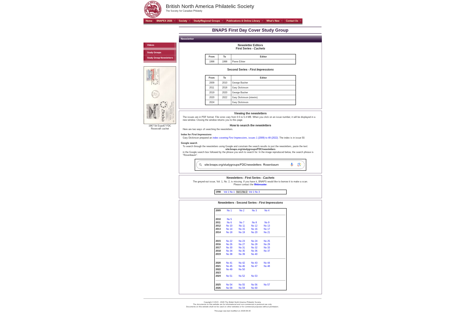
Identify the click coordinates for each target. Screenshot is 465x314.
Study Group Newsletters (160, 58)
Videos (150, 45)
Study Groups (154, 52)
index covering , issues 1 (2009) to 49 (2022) (245, 137)
